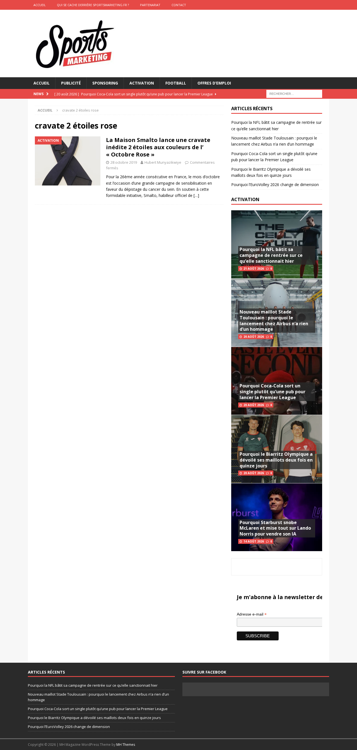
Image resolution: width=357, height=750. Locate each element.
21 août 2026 (253, 269)
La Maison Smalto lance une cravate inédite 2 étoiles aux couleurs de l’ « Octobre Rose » (158, 147)
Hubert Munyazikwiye (162, 162)
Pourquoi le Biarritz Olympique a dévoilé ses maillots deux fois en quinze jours (276, 460)
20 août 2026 (253, 337)
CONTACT (179, 5)
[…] (196, 195)
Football (175, 83)
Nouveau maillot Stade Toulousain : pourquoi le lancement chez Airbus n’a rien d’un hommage (274, 320)
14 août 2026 (253, 541)
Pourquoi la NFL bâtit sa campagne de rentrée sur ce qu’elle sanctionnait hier (271, 255)
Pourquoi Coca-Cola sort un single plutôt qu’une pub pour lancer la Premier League (272, 392)
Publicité (71, 83)
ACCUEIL (39, 5)
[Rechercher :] (294, 93)
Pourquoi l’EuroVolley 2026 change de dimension (275, 184)
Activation (141, 83)
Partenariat (150, 5)
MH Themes (125, 744)
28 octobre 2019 (123, 162)
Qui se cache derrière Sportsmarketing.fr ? (93, 5)
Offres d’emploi (214, 83)
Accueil (41, 83)
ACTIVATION (245, 199)
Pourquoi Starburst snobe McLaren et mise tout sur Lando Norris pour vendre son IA (275, 528)
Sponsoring (105, 83)
